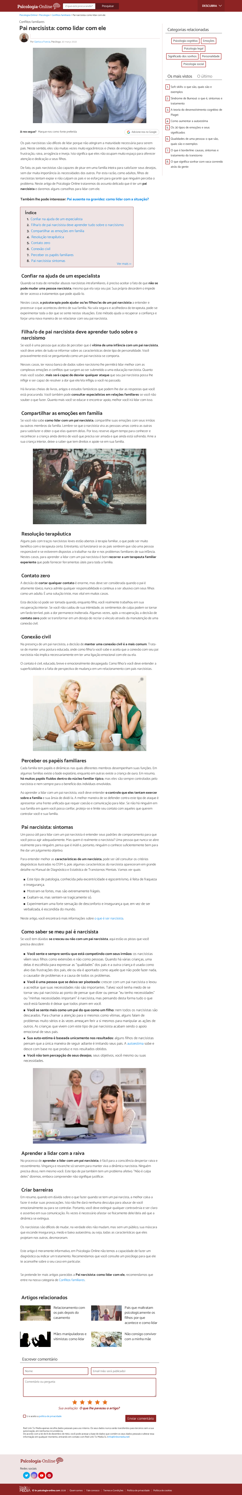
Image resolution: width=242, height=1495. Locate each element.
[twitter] (26, 1475)
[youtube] (41, 1475)
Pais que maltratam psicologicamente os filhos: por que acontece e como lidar (141, 1315)
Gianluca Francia (42, 42)
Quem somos (76, 1490)
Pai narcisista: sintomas (48, 261)
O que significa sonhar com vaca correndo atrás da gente (197, 164)
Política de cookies (162, 1490)
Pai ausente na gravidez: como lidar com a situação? (108, 199)
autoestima (135, 1044)
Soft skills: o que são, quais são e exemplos (191, 89)
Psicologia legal (193, 48)
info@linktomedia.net (118, 1437)
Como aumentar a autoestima (189, 121)
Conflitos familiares (61, 15)
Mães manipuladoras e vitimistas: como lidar (70, 1337)
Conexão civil (40, 249)
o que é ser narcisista (109, 918)
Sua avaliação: (68, 1408)
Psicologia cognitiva (185, 40)
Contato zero (40, 243)
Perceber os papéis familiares (52, 255)
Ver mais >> (124, 264)
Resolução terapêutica (47, 237)
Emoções (208, 40)
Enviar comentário (140, 1419)
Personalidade (211, 56)
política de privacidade (50, 1416)
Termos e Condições (113, 1490)
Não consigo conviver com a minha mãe (140, 1337)
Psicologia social (193, 64)
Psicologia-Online (28, 15)
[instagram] (34, 1475)
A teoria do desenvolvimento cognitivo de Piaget (196, 112)
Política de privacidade (138, 1490)
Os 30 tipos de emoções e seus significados (190, 130)
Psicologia (44, 15)
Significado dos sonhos (182, 56)
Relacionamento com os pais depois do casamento (69, 1313)
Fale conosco (92, 1490)
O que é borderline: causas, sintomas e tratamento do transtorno (195, 153)
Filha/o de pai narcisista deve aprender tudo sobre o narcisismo (77, 225)
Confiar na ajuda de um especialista (56, 219)
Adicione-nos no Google (144, 132)
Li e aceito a (44, 1416)
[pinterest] (49, 1475)
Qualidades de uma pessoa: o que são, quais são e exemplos (195, 141)
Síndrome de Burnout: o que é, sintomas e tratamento (196, 101)
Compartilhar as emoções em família (57, 231)
